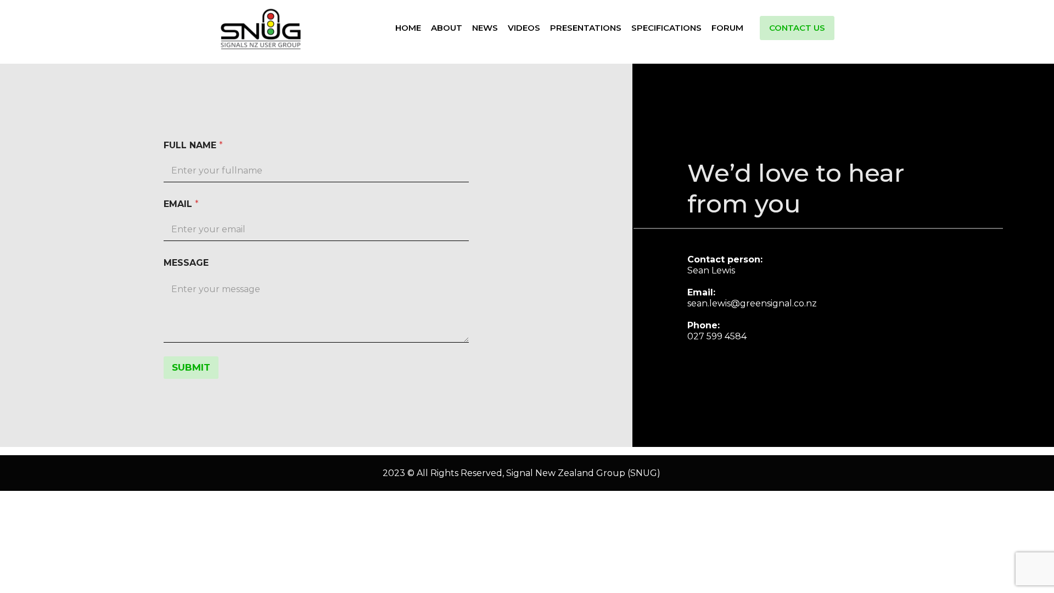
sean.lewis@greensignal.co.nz (752, 303)
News (485, 28)
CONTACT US (797, 28)
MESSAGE (186, 263)
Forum (727, 28)
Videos (524, 28)
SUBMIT (191, 367)
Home (408, 28)
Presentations (585, 28)
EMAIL (181, 204)
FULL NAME (193, 145)
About (446, 28)
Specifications (666, 28)
